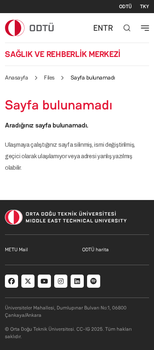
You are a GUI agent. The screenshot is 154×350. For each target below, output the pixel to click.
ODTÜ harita (95, 249)
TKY (144, 6)
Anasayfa (16, 77)
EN (98, 28)
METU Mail (16, 249)
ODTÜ (125, 6)
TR (108, 28)
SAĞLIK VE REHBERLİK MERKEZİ (62, 54)
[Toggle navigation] (145, 27)
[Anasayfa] (30, 28)
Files (49, 77)
